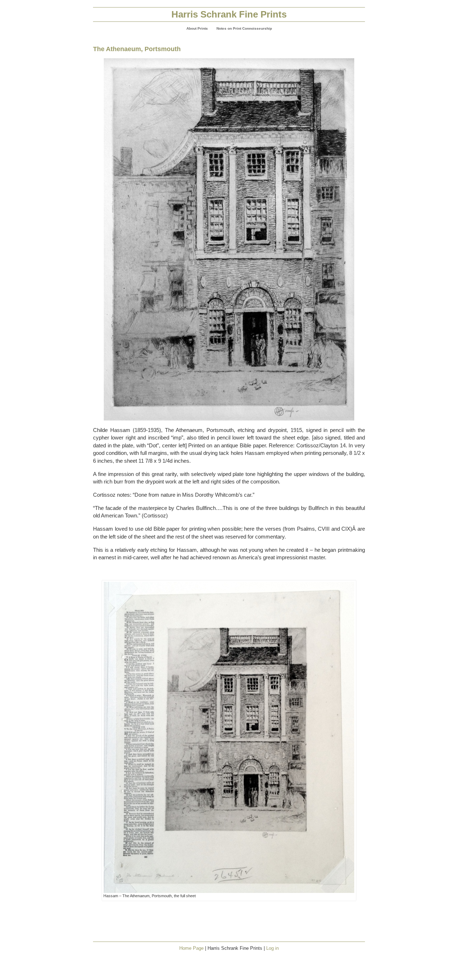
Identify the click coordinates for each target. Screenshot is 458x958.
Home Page (191, 948)
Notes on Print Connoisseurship (244, 28)
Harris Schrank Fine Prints (229, 14)
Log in (272, 948)
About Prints (197, 28)
